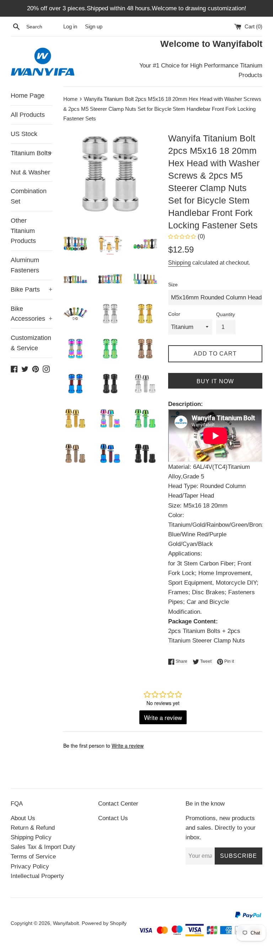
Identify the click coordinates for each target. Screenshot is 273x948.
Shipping (179, 263)
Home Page (27, 95)
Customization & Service (31, 343)
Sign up (93, 26)
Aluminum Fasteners (25, 265)
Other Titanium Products (23, 231)
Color (174, 314)
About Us (23, 818)
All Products (28, 114)
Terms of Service (33, 856)
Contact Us (113, 818)
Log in (70, 26)
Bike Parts (32, 289)
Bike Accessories (32, 314)
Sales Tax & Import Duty (43, 847)
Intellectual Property (37, 876)
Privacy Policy (30, 866)
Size (173, 284)
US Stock (24, 133)
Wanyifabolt (66, 923)
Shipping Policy (31, 837)
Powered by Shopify (104, 923)
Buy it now (215, 381)
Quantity (225, 314)
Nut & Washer (30, 172)
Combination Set (29, 196)
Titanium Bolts (32, 153)
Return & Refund (33, 827)
